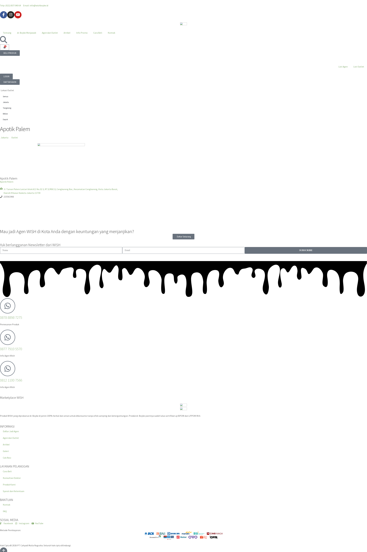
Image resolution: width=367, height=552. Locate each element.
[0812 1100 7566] (7, 368)
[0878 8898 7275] (7, 305)
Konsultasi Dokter (12, 478)
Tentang (7, 32)
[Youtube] (18, 14)
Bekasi (5, 114)
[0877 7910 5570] (7, 337)
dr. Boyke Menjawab (26, 32)
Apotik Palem (6, 181)
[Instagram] (10, 14)
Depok (5, 119)
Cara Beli (97, 32)
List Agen (343, 66)
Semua (5, 96)
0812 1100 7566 (11, 380)
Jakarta (6, 102)
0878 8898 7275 (11, 317)
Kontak (111, 32)
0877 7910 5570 (11, 349)
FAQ (5, 511)
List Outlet (358, 66)
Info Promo (82, 32)
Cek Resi (7, 457)
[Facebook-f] (3, 14)
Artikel (67, 32)
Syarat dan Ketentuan (13, 491)
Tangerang (7, 108)
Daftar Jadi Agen (11, 431)
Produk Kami (9, 484)
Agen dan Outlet (50, 32)
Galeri (6, 451)
